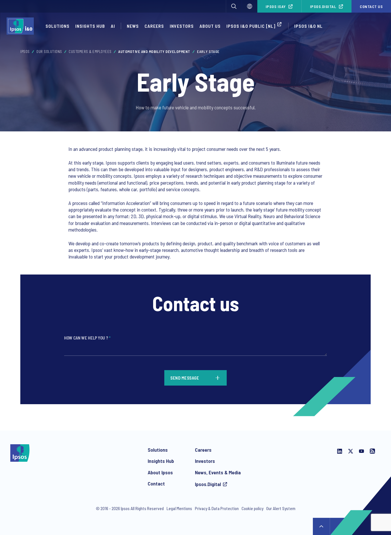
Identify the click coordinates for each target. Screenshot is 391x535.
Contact (156, 483)
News (133, 26)
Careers (154, 26)
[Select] (249, 6)
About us (210, 26)
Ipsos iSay (276, 6)
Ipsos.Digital (323, 6)
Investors (182, 26)
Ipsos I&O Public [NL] (250, 26)
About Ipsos (160, 472)
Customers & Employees (90, 51)
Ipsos (25, 51)
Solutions (58, 26)
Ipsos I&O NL (308, 26)
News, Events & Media (218, 472)
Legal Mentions (179, 508)
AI (113, 26)
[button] (234, 6)
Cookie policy (252, 508)
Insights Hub (90, 26)
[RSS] (372, 452)
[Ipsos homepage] (22, 26)
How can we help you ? (87, 337)
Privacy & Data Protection (217, 508)
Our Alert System (280, 508)
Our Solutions (49, 51)
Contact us (371, 6)
